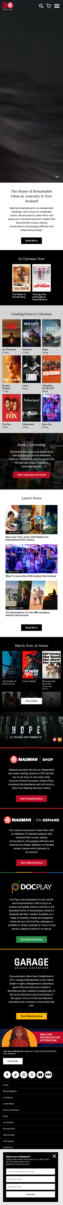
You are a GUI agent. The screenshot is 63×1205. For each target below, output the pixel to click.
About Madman (10, 1091)
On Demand (8, 1122)
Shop (5, 1116)
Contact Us (8, 1147)
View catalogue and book (31, 474)
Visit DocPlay (9, 1135)
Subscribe (12, 1061)
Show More (31, 701)
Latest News (8, 1104)
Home (5, 1085)
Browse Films (9, 1129)
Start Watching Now (31, 862)
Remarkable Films (16, 176)
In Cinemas (8, 1097)
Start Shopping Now (31, 798)
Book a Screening (11, 1110)
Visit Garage (8, 1141)
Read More (31, 240)
